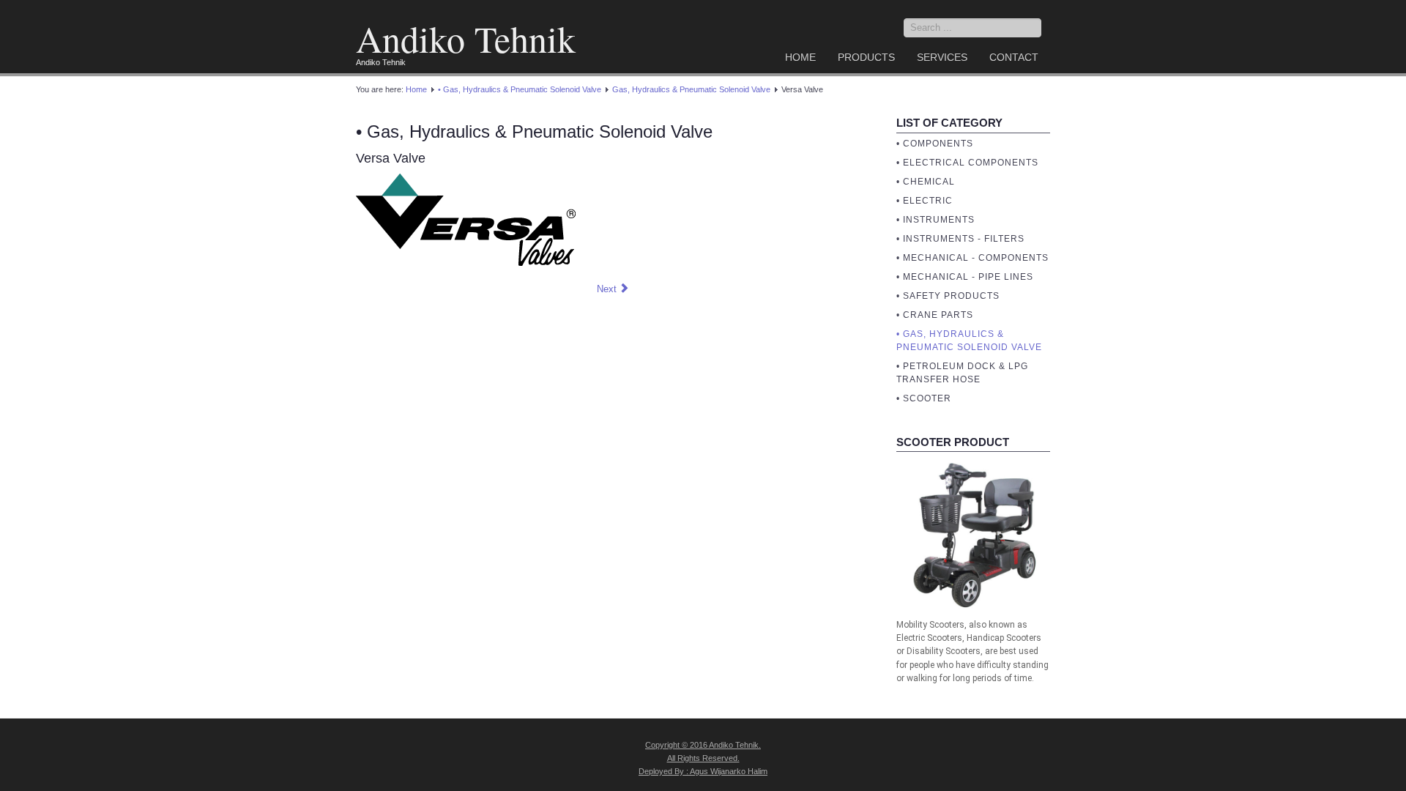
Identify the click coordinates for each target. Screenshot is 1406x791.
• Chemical (925, 182)
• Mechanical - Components (972, 258)
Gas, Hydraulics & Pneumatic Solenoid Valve (691, 89)
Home (800, 57)
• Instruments (935, 220)
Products (866, 57)
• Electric (924, 201)
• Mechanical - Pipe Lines (964, 277)
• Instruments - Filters (960, 239)
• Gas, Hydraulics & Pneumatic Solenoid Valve (519, 89)
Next (608, 288)
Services (942, 57)
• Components (934, 143)
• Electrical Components (967, 162)
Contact (1013, 57)
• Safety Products (948, 296)
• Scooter (923, 398)
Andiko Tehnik (466, 38)
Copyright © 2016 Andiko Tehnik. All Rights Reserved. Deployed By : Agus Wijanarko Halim (703, 758)
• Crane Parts (934, 315)
